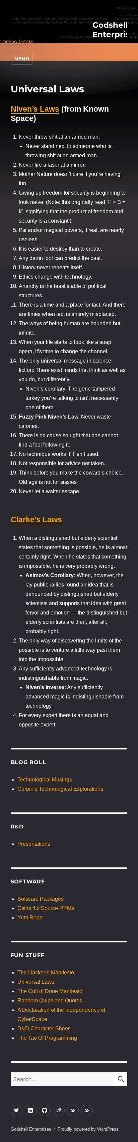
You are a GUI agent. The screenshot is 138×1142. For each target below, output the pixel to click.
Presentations (33, 844)
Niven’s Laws (35, 109)
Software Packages (40, 899)
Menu (21, 58)
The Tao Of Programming (47, 1038)
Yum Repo (30, 917)
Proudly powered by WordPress (88, 1129)
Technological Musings (44, 779)
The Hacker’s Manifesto (45, 972)
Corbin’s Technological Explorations (60, 789)
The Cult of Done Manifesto (49, 991)
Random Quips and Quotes (49, 1000)
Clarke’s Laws (36, 519)
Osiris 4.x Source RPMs (45, 908)
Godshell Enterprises (31, 1129)
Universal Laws (35, 982)
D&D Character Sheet (43, 1028)
